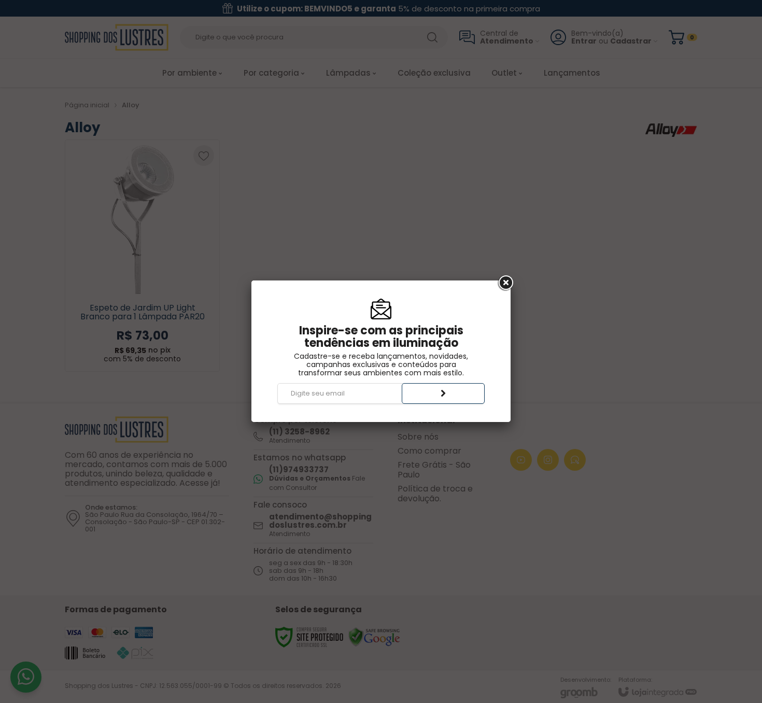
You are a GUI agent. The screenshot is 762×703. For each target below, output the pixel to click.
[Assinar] (443, 393)
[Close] (505, 283)
